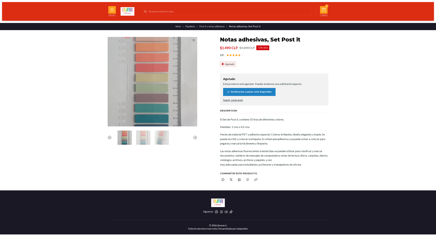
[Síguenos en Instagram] (216, 212)
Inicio (178, 26)
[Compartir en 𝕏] (231, 180)
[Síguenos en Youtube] (226, 212)
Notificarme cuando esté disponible (251, 91)
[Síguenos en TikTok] (231, 212)
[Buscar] (145, 11)
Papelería (190, 26)
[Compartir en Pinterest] (248, 180)
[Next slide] (194, 137)
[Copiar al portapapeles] (256, 180)
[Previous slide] (110, 137)
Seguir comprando (233, 100)
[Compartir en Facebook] (223, 180)
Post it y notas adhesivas (212, 26)
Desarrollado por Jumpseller (233, 228)
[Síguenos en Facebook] (221, 212)
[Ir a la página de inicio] (127, 11)
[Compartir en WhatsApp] (239, 180)
